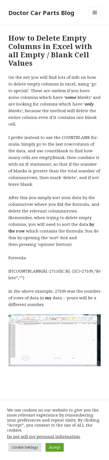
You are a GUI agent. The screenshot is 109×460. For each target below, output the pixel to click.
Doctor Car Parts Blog (41, 12)
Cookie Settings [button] (25, 447)
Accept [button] (54, 447)
